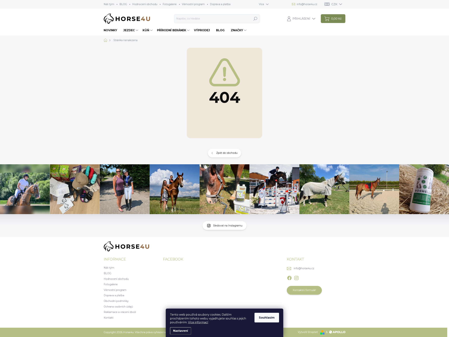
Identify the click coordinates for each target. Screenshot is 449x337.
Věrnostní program (193, 4)
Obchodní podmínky (116, 301)
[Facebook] (289, 277)
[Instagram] (296, 277)
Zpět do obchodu (226, 152)
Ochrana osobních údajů (118, 306)
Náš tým (109, 4)
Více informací (198, 322)
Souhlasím (267, 317)
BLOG (123, 4)
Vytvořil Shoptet (308, 332)
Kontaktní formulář (304, 290)
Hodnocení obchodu (144, 4)
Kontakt (108, 317)
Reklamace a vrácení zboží (120, 312)
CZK (334, 4)
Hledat (255, 18)
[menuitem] (112, 30)
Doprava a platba (220, 4)
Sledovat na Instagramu (227, 225)
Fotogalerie (170, 4)
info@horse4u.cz (304, 268)
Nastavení (180, 330)
